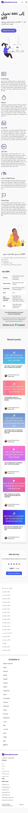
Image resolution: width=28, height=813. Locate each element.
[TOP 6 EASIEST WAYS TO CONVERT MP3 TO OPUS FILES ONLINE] (14, 388)
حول (3, 763)
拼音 (4, 741)
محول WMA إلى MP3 (6, 650)
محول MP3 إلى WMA (6, 629)
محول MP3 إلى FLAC (6, 615)
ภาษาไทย (5, 729)
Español (5, 679)
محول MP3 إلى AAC (6, 608)
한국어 (5, 733)
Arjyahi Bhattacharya (13, 375)
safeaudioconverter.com (7, 805)
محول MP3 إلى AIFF (6, 612)
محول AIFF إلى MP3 (6, 591)
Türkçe (5, 710)
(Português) (6, 698)
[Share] (22, 2)
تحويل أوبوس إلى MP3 (6, 639)
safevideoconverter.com (7, 800)
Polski (4, 694)
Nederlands (6, 690)
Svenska (5, 702)
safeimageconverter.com (7, 797)
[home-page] (9, 2)
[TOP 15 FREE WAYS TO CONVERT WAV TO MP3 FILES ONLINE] (14, 453)
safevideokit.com (6, 795)
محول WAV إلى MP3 (6, 646)
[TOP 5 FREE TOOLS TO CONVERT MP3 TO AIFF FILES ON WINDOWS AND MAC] (14, 420)
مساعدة (3, 766)
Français (5, 683)
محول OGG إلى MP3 (6, 636)
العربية (4, 721)
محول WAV (4, 643)
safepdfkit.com (5, 784)
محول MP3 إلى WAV (6, 626)
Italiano (5, 686)
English (5, 675)
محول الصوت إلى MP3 (6, 595)
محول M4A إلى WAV (6, 605)
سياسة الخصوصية (5, 771)
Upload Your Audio (9, 30)
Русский (5, 714)
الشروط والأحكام (5, 773)
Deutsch (5, 671)
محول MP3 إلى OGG (6, 619)
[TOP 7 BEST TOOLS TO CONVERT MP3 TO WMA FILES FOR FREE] (14, 356)
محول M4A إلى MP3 (6, 602)
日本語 (5, 737)
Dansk (5, 667)
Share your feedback (14, 573)
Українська (6, 717)
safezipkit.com (5, 789)
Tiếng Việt (6, 706)
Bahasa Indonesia (8, 663)
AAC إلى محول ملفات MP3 (7, 588)
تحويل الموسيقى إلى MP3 (7, 633)
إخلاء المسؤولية (5, 776)
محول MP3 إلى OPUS (6, 622)
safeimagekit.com (6, 787)
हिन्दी (4, 725)
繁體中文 (5, 745)
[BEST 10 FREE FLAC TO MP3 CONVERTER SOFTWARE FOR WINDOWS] (14, 484)
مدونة (3, 768)
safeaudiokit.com (6, 792)
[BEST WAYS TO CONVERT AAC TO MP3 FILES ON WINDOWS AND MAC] (14, 517)
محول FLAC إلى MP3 (6, 598)
